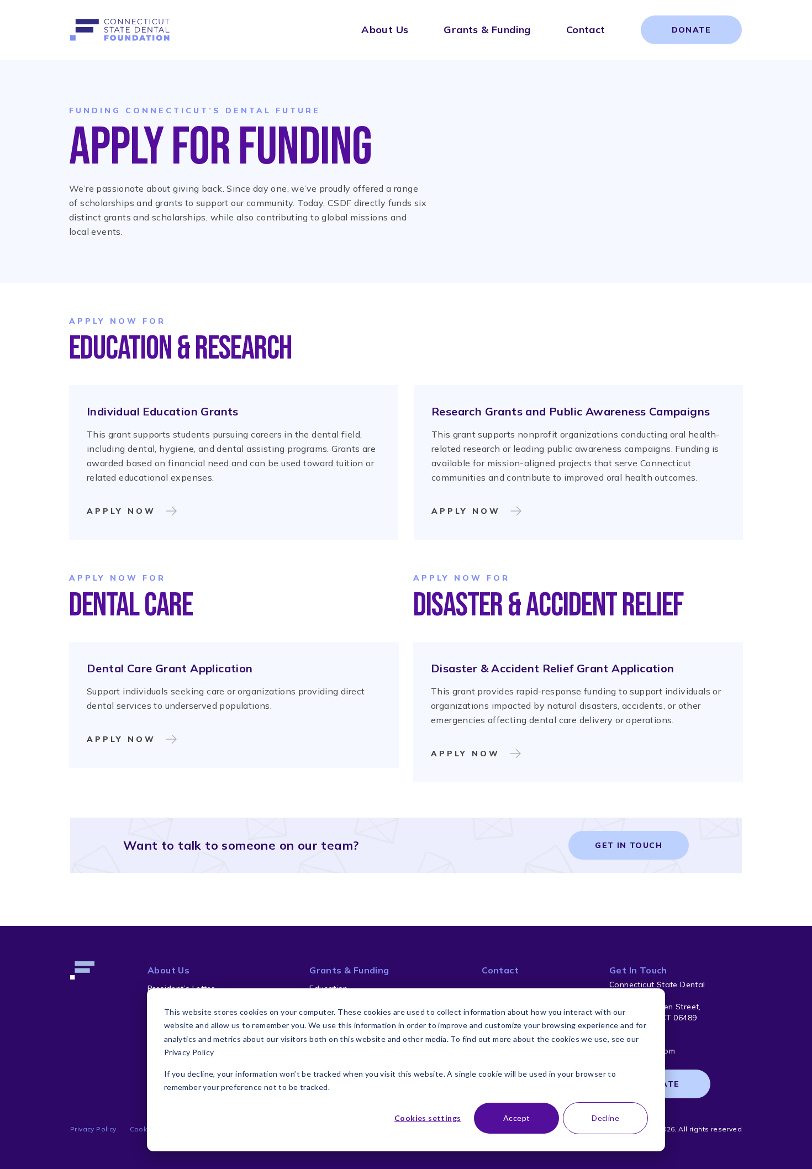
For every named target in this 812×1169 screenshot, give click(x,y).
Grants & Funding (487, 29)
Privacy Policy (93, 1129)
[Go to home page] (120, 30)
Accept (516, 1118)
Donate (691, 30)
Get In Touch (628, 845)
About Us (384, 29)
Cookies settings (427, 1118)
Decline (605, 1118)
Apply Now (121, 511)
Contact (585, 29)
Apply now (465, 511)
